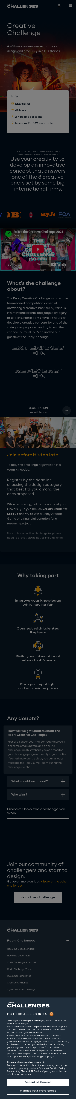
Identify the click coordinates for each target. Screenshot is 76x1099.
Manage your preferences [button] (38, 1091)
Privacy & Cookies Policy (52, 1068)
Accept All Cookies (38, 1082)
